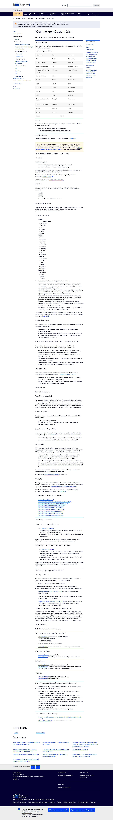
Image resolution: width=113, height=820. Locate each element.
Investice (88, 67)
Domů (25, 14)
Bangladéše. (63, 491)
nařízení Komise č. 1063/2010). (68, 374)
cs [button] (65, 5)
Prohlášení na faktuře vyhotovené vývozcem (50, 601)
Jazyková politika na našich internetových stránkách (41, 802)
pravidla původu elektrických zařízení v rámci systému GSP (54, 501)
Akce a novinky (79, 14)
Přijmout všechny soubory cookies (58, 810)
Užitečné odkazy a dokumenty (90, 76)
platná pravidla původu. (70, 486)
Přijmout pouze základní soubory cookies (82, 810)
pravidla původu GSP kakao (45, 499)
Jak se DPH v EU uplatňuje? (80, 749)
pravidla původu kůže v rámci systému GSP (49, 511)
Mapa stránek (83, 777)
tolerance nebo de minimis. (56, 179)
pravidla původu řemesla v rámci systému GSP (50, 509)
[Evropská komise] (23, 4)
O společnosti (95, 14)
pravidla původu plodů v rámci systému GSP (50, 507)
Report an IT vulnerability (19, 802)
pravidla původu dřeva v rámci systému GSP (50, 515)
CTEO (88, 14)
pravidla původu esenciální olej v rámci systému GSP (52, 503)
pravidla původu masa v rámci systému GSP (50, 513)
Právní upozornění (83, 802)
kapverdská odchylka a (57, 486)
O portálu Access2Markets (86, 775)
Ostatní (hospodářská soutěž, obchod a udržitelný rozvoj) (91, 71)
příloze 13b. (45, 316)
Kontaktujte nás (50, 799)
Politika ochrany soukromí (69, 802)
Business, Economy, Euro (64, 787)
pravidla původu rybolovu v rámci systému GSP (51, 505)
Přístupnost (93, 802)
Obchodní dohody (41, 14)
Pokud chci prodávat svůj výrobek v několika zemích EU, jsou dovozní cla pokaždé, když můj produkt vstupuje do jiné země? (85, 744)
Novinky (16, 732)
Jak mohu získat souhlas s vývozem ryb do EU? (26, 754)
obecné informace (43, 656)
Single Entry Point (53, 14)
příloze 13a (54, 435)
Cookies (59, 802)
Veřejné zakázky (90, 65)
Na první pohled (90, 44)
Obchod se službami (91, 62)
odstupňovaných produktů (51, 474)
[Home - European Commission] (22, 795)
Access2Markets (17, 772)
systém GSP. (73, 138)
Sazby (87, 47)
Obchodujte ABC (32, 14)
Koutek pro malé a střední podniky (67, 14)
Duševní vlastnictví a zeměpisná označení (91, 59)
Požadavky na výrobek (92, 52)
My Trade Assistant (17, 14)
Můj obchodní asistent (48, 528)
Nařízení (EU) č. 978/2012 (45, 721)
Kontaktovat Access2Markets (65, 775)
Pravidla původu (90, 49)
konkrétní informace (43, 636)
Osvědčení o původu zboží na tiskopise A (49, 591)
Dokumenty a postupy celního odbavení (91, 55)
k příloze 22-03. (47, 176)
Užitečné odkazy (40, 732)
